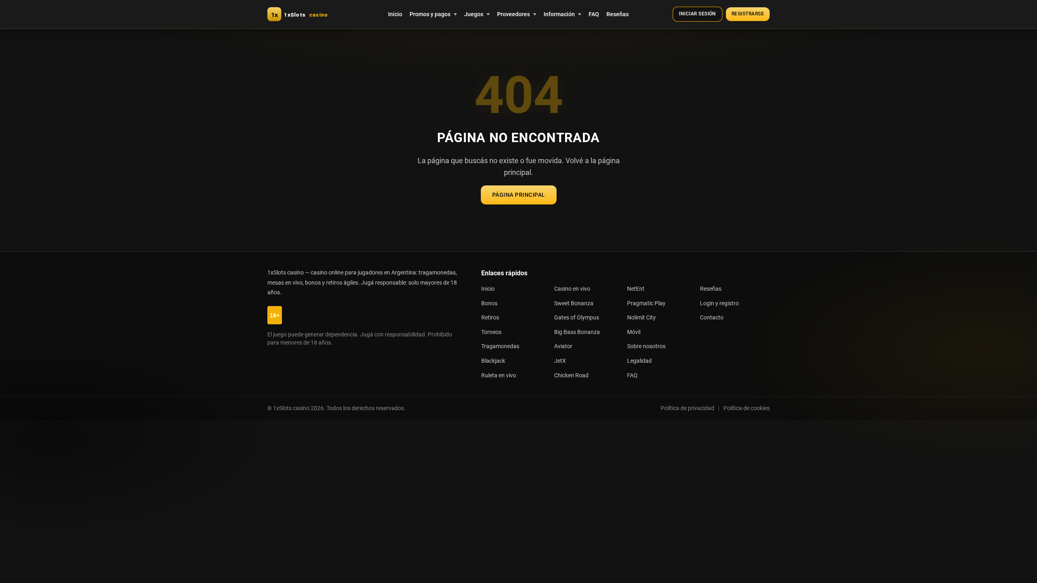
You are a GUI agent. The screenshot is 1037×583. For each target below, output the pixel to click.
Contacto (711, 317)
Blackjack (493, 360)
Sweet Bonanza (573, 303)
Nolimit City (641, 317)
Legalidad (639, 360)
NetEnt (635, 288)
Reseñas (617, 14)
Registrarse (748, 14)
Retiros (490, 317)
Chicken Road (571, 375)
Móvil (633, 332)
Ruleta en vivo (498, 375)
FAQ (594, 14)
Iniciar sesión (697, 14)
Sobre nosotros (646, 346)
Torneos (491, 332)
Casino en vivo (572, 288)
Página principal (518, 194)
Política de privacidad (687, 408)
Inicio (395, 14)
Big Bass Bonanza (577, 332)
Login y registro (719, 303)
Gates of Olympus (576, 317)
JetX (560, 360)
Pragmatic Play (646, 303)
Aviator (563, 346)
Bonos (489, 303)
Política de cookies (746, 408)
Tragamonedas (500, 346)
